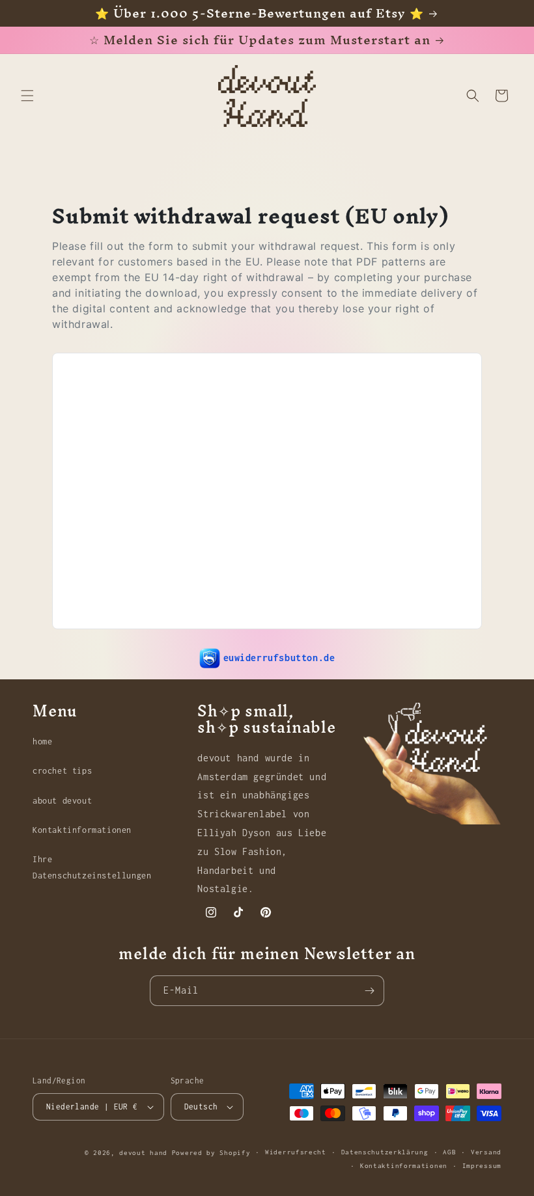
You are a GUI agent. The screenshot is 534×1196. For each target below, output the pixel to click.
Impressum (481, 1165)
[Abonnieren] (369, 990)
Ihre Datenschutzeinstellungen (92, 867)
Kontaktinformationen (82, 830)
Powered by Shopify (211, 1152)
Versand (486, 1152)
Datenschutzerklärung (385, 1152)
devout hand (143, 1152)
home (42, 741)
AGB (449, 1152)
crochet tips (62, 771)
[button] (27, 95)
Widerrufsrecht (295, 1152)
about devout (62, 801)
